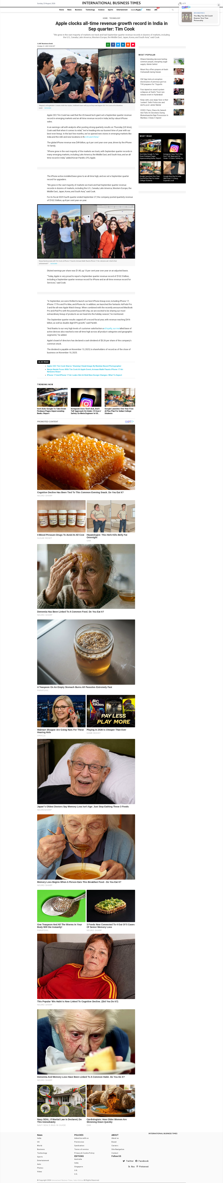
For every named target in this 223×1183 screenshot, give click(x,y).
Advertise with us (81, 1138)
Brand (114, 1142)
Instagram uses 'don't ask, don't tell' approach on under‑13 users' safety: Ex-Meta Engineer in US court (86, 412)
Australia (78, 1159)
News (69, 10)
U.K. (76, 1170)
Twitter (129, 1161)
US (38, 1142)
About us (115, 1138)
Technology (90, 10)
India (39, 1138)
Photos (40, 1168)
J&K (155, 10)
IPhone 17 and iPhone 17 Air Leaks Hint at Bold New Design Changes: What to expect (84, 375)
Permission (79, 1142)
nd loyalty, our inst (111, 328)
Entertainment (122, 10)
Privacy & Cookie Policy (84, 1153)
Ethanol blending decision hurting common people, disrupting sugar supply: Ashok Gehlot (153, 61)
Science (101, 10)
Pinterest (143, 1166)
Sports (110, 10)
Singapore (78, 1167)
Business (78, 10)
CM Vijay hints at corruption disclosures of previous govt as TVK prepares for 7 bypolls (153, 81)
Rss (132, 1166)
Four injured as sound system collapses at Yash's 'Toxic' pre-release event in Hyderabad (152, 92)
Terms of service (81, 1149)
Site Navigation (118, 1149)
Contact (115, 1153)
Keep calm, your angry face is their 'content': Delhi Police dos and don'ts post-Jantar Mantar (154, 102)
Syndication (79, 1146)
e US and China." (92, 137)
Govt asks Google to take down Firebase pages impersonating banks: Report (51, 411)
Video (148, 10)
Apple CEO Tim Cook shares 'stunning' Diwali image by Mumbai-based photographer (84, 366)
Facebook (143, 1161)
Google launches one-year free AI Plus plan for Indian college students (119, 411)
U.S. (76, 1174)
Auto (39, 1164)
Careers (115, 1146)
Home (61, 10)
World (39, 1146)
